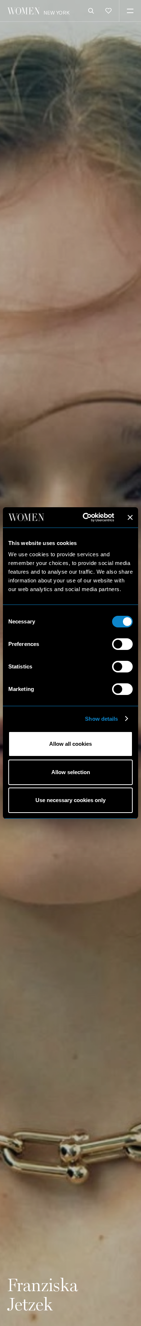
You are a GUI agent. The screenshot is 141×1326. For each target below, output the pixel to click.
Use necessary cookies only (70, 800)
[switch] (122, 644)
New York (56, 12)
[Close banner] (130, 517)
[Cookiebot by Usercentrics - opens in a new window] (85, 517)
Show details (101, 719)
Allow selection (70, 772)
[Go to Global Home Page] (23, 11)
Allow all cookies (70, 744)
